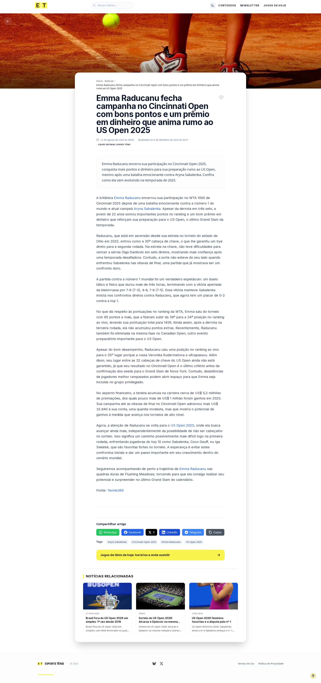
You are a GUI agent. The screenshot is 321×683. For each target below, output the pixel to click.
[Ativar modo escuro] (213, 5)
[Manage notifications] (313, 675)
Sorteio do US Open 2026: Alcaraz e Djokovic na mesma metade (158, 621)
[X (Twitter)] (161, 663)
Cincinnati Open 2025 (144, 541)
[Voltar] (8, 21)
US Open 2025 (182, 425)
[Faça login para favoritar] (221, 97)
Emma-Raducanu (171, 541)
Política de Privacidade (271, 663)
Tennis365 (115, 490)
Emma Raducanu (127, 198)
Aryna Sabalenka (147, 209)
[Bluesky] (154, 663)
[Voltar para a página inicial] (41, 5)
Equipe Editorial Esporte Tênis (114, 144)
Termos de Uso (246, 663)
